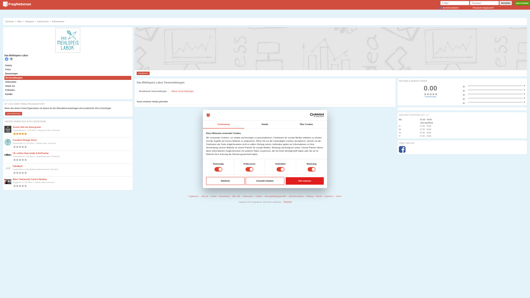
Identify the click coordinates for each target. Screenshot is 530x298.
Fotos (8, 69)
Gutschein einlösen (296, 196)
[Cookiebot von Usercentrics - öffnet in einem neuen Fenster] (312, 115)
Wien (20, 21)
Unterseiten (10, 82)
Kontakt (8, 94)
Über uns (204, 196)
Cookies (259, 196)
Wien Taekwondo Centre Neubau (30, 179)
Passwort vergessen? (483, 7)
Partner (338, 196)
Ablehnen (225, 181)
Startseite (9, 21)
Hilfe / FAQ (236, 196)
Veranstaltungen (13, 77)
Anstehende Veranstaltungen (153, 91)
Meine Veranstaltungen (182, 91)
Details (8, 65)
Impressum (328, 196)
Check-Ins (10, 86)
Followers (10, 90)
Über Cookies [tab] (306, 124)
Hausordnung (224, 196)
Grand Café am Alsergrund (27, 127)
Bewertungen (11, 73)
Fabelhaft (18, 166)
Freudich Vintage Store (25, 140)
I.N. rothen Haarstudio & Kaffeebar (31, 153)
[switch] (249, 169)
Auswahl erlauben (265, 181)
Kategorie (29, 21)
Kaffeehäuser (58, 21)
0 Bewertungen (430, 97)
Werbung (309, 196)
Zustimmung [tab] (224, 124)
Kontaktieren (143, 73)
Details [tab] (265, 124)
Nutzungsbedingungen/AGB (275, 196)
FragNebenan (194, 196)
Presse (213, 196)
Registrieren (522, 3)
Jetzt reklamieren (13, 114)
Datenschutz (248, 196)
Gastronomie (43, 21)
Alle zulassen (304, 181)
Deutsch (288, 202)
